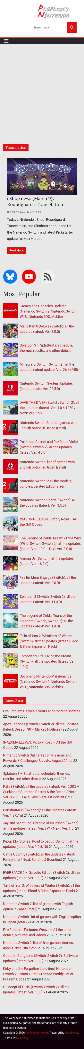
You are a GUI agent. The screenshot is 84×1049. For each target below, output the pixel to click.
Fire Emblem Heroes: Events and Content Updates (41, 711)
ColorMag (22, 1037)
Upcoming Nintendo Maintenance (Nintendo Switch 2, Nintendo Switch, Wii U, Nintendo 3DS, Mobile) (48, 681)
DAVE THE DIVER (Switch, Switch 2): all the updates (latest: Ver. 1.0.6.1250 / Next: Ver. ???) (49, 407)
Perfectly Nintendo (36, 1032)
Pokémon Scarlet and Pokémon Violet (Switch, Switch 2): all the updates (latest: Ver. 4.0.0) (49, 447)
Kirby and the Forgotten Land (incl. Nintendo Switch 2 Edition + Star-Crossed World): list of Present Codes (38, 973)
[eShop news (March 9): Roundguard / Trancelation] (42, 176)
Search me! (72, 27)
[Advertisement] (42, 88)
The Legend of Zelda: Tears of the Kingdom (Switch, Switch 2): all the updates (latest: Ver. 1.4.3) (46, 620)
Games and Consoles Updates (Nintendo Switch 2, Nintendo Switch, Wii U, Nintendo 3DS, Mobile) (48, 311)
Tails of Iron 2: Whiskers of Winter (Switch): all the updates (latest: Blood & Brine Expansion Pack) (49, 641)
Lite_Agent (35, 211)
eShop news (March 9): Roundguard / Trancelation (35, 201)
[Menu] (6, 41)
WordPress (71, 1032)
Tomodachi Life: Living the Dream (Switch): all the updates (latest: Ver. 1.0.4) (47, 661)
